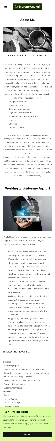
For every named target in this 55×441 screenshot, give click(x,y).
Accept (27, 435)
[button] (6, 6)
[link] (27, 6)
